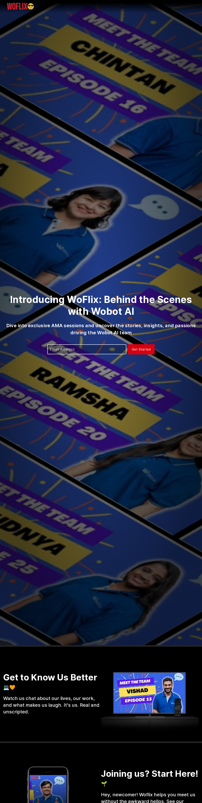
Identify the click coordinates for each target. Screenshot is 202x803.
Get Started (141, 349)
